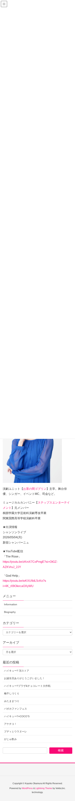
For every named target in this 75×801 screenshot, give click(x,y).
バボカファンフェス (15, 708)
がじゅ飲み (10, 739)
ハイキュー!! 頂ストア (16, 670)
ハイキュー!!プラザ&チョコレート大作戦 (27, 685)
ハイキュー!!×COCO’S (16, 716)
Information (10, 604)
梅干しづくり (11, 693)
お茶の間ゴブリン (34, 488)
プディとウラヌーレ (15, 731)
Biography (10, 612)
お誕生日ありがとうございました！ (24, 678)
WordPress (27, 788)
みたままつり (11, 701)
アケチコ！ (10, 723)
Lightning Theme (43, 788)
